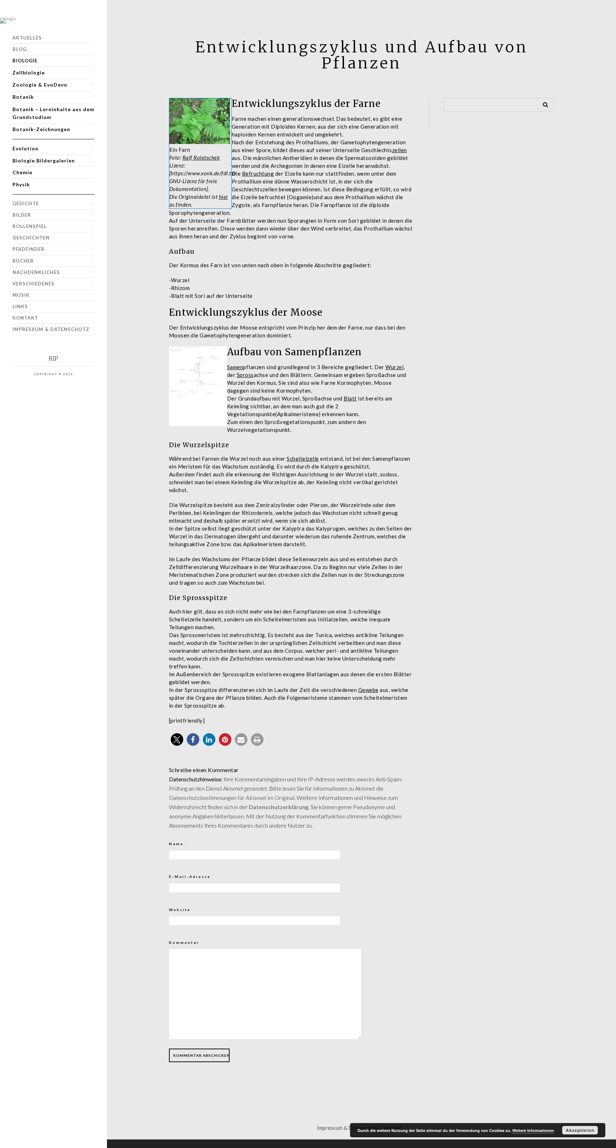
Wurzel (394, 367)
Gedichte (25, 203)
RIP (53, 358)
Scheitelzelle (303, 458)
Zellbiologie (28, 72)
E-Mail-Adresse (192, 876)
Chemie (22, 172)
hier (223, 196)
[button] (177, 739)
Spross (245, 375)
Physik (21, 184)
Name (178, 844)
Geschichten (31, 238)
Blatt (350, 398)
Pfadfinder (28, 249)
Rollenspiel (29, 226)
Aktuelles (27, 38)
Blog (19, 49)
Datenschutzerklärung (278, 806)
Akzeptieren (580, 1130)
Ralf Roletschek (201, 157)
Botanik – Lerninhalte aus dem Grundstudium (53, 113)
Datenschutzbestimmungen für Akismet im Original (231, 797)
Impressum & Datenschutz (50, 329)
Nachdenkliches (36, 272)
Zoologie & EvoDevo (39, 85)
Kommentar (186, 942)
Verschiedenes (33, 283)
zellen (399, 150)
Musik (21, 295)
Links (20, 306)
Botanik (23, 97)
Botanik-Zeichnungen (41, 129)
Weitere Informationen (533, 1130)
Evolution (25, 148)
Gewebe (368, 690)
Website (180, 909)
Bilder (21, 215)
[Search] (543, 103)
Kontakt (25, 318)
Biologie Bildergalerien (43, 160)
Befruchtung (258, 173)
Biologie (24, 60)
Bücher (23, 261)
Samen (235, 367)
